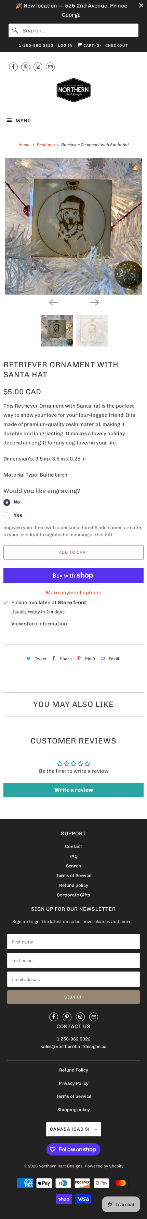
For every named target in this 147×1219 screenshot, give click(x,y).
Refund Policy (73, 1070)
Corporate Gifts (73, 894)
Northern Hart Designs (61, 1166)
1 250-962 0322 (74, 1038)
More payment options (73, 593)
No (17, 502)
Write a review (73, 789)
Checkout (116, 45)
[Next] (94, 302)
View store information (39, 624)
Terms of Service (73, 875)
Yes (18, 515)
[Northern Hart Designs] (73, 91)
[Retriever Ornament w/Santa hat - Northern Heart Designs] (73, 226)
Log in (65, 45)
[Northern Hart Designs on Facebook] (13, 66)
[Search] (15, 30)
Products (46, 144)
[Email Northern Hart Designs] (50, 66)
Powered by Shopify (104, 1166)
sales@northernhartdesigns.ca (74, 1046)
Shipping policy (73, 1109)
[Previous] (53, 302)
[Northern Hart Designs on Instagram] (38, 66)
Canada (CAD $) (70, 1129)
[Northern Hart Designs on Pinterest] (25, 66)
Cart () (91, 45)
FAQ (73, 856)
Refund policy (73, 885)
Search (73, 865)
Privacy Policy (74, 1083)
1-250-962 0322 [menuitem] (36, 45)
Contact (73, 846)
